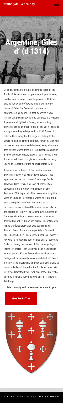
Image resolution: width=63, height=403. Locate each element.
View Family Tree (21, 298)
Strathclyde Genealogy (18, 4)
